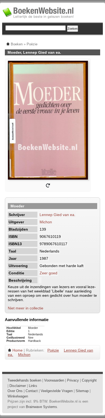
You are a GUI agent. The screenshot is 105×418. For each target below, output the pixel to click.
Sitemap (82, 391)
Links (33, 386)
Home (17, 350)
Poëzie (53, 350)
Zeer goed (48, 273)
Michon (46, 222)
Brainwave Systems (41, 407)
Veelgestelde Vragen (57, 391)
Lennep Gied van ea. (57, 215)
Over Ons (15, 391)
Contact (32, 391)
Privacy (73, 380)
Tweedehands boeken (24, 380)
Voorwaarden (54, 380)
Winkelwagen (18, 396)
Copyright (89, 380)
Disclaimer (17, 386)
